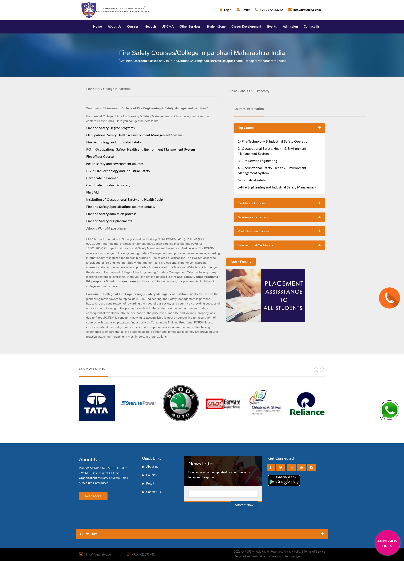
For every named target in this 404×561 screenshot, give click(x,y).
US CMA (168, 26)
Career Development (246, 26)
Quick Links (88, 534)
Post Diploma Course (253, 231)
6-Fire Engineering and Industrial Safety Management (277, 187)
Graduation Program (253, 217)
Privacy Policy (292, 551)
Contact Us (312, 26)
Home (97, 26)
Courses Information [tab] (249, 109)
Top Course (246, 128)
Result (245, 10)
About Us (114, 26)
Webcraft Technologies (286, 556)
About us (152, 466)
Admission (290, 26)
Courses (133, 26)
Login (227, 10)
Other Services (190, 26)
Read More (93, 496)
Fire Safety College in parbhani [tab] (109, 89)
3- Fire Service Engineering (257, 161)
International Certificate (255, 245)
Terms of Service (314, 551)
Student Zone (216, 26)
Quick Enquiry (240, 261)
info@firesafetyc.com (307, 10)
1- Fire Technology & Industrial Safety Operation (273, 141)
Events (272, 26)
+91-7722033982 (271, 10)
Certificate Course (251, 203)
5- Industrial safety (252, 180)
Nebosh (150, 26)
